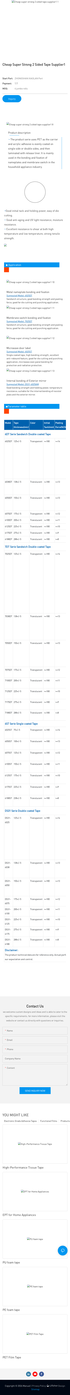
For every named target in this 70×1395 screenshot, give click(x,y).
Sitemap (35, 1389)
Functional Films (48, 1120)
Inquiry (11, 98)
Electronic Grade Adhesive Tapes (20, 1120)
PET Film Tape (12, 1357)
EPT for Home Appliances (19, 1215)
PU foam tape (11, 1262)
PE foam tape (11, 1310)
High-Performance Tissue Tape (23, 1167)
